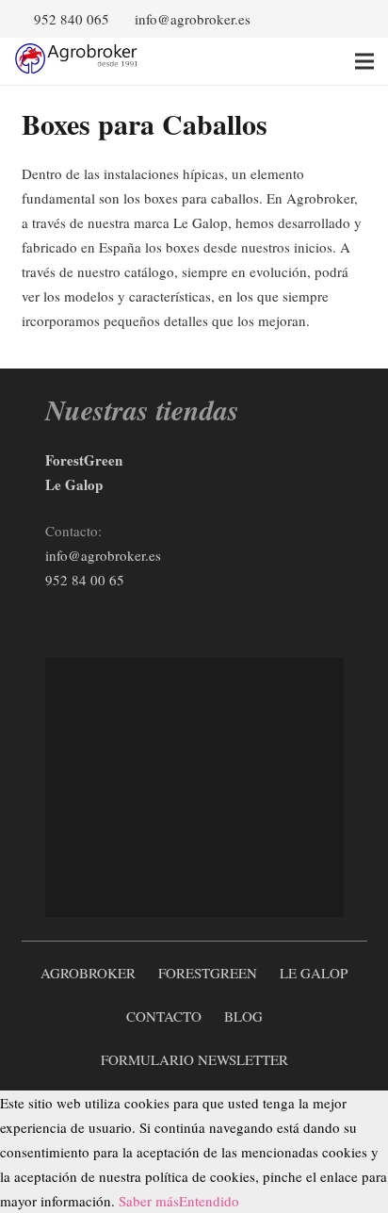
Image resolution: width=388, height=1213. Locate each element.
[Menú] (364, 61)
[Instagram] (115, 620)
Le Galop (74, 484)
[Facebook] (329, 19)
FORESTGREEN (207, 972)
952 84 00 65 (87, 579)
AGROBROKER (88, 972)
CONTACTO (164, 1016)
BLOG (243, 1016)
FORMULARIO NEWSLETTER (194, 1059)
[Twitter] (359, 19)
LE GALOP (314, 972)
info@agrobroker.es (103, 555)
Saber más (149, 1200)
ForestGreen (83, 460)
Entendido (209, 1200)
